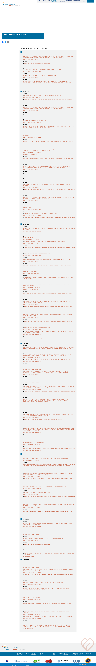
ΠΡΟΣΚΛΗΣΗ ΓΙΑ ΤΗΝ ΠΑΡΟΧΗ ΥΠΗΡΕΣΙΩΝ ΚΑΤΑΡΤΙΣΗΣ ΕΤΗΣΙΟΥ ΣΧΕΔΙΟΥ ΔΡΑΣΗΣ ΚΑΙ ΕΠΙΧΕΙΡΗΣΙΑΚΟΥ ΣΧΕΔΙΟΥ (47, 511)
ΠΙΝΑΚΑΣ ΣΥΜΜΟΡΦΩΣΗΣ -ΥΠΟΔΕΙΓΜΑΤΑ (32, 137)
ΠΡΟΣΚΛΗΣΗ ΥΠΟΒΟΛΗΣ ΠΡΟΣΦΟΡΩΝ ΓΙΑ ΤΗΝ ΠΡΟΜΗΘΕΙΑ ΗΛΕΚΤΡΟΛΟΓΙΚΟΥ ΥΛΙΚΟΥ (43, 95)
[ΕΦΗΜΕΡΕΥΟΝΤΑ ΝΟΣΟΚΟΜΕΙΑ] (48, 661)
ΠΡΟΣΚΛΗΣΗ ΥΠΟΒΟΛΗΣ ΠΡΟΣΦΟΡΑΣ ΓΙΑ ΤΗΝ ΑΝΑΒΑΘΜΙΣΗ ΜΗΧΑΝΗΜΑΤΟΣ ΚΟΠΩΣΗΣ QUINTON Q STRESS (47, 359)
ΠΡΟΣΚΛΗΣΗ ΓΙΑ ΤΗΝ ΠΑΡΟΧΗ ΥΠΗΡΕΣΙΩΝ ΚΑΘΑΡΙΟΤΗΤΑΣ (37, 63)
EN (83, 1)
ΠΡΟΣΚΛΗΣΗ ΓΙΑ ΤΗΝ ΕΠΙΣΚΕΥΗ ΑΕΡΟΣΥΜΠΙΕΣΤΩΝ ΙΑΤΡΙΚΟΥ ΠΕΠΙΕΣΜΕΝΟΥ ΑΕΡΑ (42, 173)
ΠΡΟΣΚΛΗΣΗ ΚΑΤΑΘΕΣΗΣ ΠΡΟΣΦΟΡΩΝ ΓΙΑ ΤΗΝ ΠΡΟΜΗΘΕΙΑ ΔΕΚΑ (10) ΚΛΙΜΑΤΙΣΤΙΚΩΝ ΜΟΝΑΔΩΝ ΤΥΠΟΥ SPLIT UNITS (49, 448)
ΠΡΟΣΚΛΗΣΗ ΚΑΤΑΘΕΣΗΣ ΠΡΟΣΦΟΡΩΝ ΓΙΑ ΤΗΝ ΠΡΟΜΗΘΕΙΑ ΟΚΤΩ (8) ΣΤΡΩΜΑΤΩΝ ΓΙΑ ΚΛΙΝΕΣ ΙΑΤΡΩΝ (45, 458)
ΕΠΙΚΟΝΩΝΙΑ (48, 654)
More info (27, 665)
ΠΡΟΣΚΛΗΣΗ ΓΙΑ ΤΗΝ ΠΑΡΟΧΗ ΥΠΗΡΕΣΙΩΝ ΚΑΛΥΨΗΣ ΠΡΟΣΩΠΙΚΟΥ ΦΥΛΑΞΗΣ (40, 75)
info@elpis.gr (53, 0)
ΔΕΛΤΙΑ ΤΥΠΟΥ (41, 654)
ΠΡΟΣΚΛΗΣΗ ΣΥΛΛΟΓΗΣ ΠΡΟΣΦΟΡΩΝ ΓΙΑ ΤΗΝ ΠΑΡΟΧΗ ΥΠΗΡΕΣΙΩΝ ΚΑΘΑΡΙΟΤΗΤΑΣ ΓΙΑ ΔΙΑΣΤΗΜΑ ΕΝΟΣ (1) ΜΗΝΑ (49, 616)
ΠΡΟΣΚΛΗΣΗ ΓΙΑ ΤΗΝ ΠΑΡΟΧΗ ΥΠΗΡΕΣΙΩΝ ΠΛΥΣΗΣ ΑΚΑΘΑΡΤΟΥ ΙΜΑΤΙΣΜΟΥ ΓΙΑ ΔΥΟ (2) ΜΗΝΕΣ (45, 241)
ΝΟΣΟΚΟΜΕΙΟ (5, 654)
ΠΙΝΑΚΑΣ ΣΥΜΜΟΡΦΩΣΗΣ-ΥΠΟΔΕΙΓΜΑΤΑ (32, 88)
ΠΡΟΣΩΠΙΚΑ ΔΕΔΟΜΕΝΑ (65, 654)
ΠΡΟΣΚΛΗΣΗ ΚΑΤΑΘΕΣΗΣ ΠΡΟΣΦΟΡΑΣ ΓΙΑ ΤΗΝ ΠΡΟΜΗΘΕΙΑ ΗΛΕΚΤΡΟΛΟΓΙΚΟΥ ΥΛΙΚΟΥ (43, 419)
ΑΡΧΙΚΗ (44, 6)
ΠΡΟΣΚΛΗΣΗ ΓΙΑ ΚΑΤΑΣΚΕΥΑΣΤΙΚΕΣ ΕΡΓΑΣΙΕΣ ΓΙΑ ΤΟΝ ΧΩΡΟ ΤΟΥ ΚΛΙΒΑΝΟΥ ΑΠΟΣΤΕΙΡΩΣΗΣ (43, 538)
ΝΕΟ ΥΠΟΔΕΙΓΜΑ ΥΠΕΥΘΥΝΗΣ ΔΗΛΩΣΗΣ (31, 273)
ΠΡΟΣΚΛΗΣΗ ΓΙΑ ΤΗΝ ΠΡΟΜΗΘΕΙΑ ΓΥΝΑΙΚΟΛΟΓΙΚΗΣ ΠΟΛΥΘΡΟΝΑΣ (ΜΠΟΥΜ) (41, 178)
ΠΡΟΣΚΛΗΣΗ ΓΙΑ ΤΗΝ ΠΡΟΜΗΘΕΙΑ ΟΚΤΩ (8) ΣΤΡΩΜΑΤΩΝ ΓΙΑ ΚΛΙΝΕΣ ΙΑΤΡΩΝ (40, 213)
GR (84, 1)
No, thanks (84, 664)
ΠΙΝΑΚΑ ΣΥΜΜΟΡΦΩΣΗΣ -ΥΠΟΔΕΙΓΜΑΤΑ (31, 239)
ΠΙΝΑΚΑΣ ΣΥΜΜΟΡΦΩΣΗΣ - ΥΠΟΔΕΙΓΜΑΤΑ (32, 59)
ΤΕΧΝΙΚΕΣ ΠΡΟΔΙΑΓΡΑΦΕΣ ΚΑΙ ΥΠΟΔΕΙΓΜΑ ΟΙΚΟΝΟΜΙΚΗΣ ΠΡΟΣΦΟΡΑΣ (38, 103)
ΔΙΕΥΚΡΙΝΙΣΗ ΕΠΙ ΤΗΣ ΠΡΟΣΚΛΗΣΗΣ (30, 154)
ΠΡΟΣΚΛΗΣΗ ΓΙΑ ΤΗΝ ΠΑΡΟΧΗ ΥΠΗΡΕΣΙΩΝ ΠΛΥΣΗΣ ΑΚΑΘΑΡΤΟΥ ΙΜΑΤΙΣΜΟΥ (40, 548)
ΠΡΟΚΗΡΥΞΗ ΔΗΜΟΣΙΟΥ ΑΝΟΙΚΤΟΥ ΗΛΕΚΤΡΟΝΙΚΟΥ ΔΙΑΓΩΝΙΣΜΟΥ (37, 86)
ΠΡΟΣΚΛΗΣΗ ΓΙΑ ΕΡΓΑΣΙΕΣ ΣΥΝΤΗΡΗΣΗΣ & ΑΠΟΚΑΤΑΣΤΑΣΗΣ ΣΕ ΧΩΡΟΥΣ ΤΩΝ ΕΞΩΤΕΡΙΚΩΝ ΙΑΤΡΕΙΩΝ (45, 486)
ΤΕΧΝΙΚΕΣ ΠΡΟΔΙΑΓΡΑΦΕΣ (28, 556)
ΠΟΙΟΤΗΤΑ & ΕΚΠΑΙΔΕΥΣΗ (33, 654)
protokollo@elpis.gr (54, 1)
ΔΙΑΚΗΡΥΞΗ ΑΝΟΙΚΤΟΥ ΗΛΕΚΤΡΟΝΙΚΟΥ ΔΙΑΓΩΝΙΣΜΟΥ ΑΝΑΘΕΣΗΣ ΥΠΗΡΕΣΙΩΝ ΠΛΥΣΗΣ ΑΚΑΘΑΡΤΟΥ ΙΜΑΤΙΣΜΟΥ (47, 259)
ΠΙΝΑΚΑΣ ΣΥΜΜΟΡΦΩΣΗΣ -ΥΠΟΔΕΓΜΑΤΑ (32, 243)
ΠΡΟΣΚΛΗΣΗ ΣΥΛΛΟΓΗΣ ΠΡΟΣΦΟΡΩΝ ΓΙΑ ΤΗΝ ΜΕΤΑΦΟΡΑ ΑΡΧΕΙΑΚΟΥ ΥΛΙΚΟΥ (40, 408)
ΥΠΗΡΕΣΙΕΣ (12, 654)
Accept (80, 664)
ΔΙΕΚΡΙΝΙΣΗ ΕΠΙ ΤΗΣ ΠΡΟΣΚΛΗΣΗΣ (30, 289)
